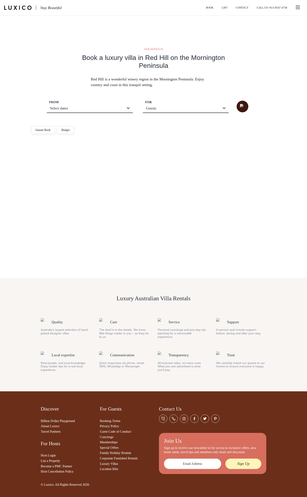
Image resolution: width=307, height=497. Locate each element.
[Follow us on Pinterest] (215, 419)
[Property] (68, 157)
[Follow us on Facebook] (194, 419)
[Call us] (173, 419)
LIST (224, 7)
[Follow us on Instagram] (184, 419)
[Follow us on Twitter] (205, 419)
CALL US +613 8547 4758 (272, 7)
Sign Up (243, 464)
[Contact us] (163, 419)
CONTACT (242, 7)
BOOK (209, 7)
